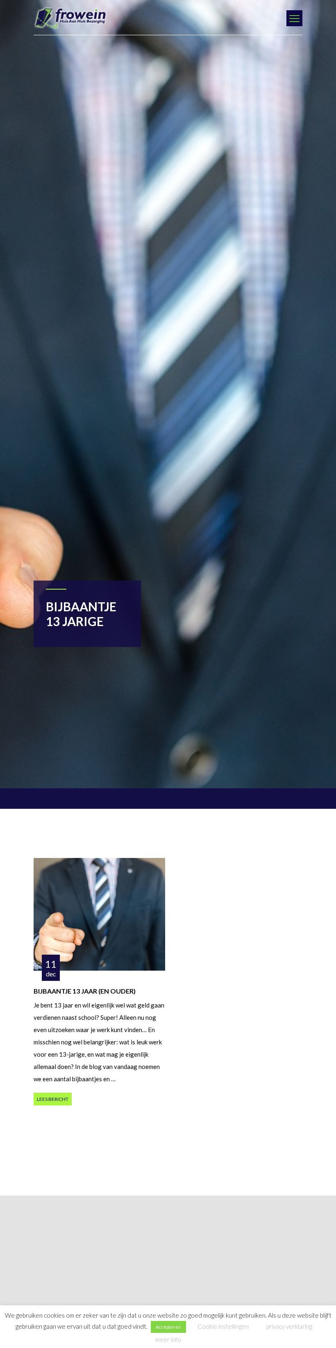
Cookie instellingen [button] (223, 1326)
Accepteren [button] (168, 1327)
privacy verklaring (289, 1326)
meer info (168, 1339)
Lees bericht (52, 1099)
